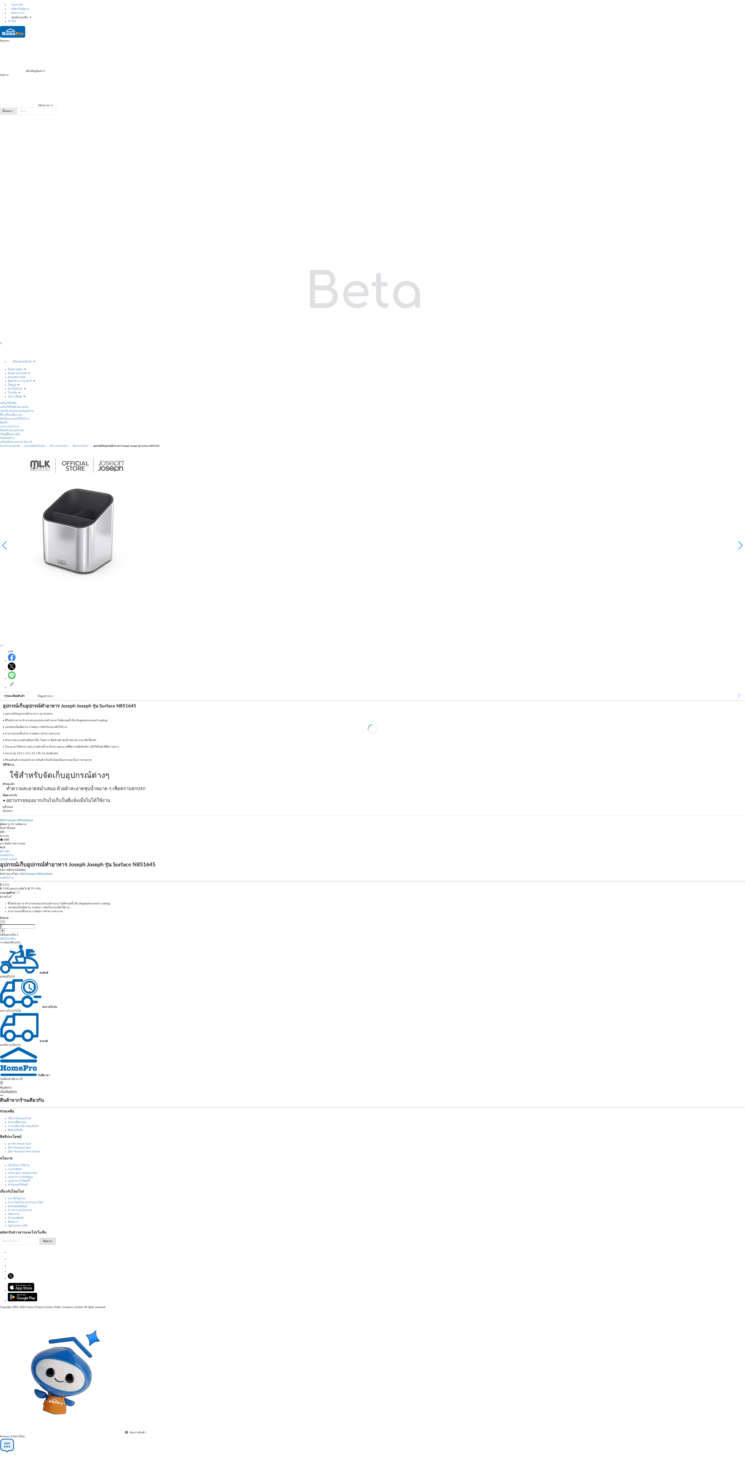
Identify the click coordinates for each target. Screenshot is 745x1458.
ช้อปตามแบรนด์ (17, 373)
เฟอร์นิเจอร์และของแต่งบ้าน (17, 411)
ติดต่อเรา (13, 1221)
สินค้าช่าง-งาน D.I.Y (20, 381)
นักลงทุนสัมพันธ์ (17, 1206)
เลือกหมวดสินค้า (22, 361)
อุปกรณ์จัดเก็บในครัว (34, 446)
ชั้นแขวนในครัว (80, 446)
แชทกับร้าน (7, 855)
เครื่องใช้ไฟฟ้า (8, 403)
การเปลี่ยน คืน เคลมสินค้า (23, 1126)
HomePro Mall (16, 377)
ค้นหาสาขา (17, 13)
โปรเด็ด (12, 392)
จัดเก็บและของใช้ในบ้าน (14, 418)
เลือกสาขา (44, 105)
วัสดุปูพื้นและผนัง (10, 434)
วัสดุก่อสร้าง (7, 438)
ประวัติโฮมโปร (17, 1198)
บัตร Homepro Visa (19, 1147)
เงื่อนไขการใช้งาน (19, 1165)
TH (9, 21)
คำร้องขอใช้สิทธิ (18, 1184)
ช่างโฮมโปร (15, 388)
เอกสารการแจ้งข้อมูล (20, 1177)
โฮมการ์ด (16, 4)
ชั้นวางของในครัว (59, 446)
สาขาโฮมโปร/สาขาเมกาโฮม (25, 1202)
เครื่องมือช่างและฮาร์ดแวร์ (16, 442)
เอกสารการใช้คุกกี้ (18, 1181)
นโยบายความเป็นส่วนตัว (22, 1173)
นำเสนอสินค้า (16, 1218)
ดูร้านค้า (5, 851)
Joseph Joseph (8, 859)
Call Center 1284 (18, 1225)
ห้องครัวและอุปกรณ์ (11, 430)
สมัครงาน (13, 1214)
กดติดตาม (21, 824)
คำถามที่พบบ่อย (17, 1122)
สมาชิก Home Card (19, 1143)
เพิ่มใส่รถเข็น (8, 938)
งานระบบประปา (10, 426)
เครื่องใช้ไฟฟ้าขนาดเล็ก (14, 407)
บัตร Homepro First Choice (24, 1151)
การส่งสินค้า (15, 1169)
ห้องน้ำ (4, 422)
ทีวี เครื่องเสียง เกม (11, 414)
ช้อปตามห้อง (15, 369)
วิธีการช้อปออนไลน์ (19, 1118)
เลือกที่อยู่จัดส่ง (33, 71)
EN (14, 21)
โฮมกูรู (12, 385)
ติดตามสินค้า (15, 1130)
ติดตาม (47, 1241)
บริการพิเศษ (15, 396)
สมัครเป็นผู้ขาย (19, 9)
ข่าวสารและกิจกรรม (20, 1210)
